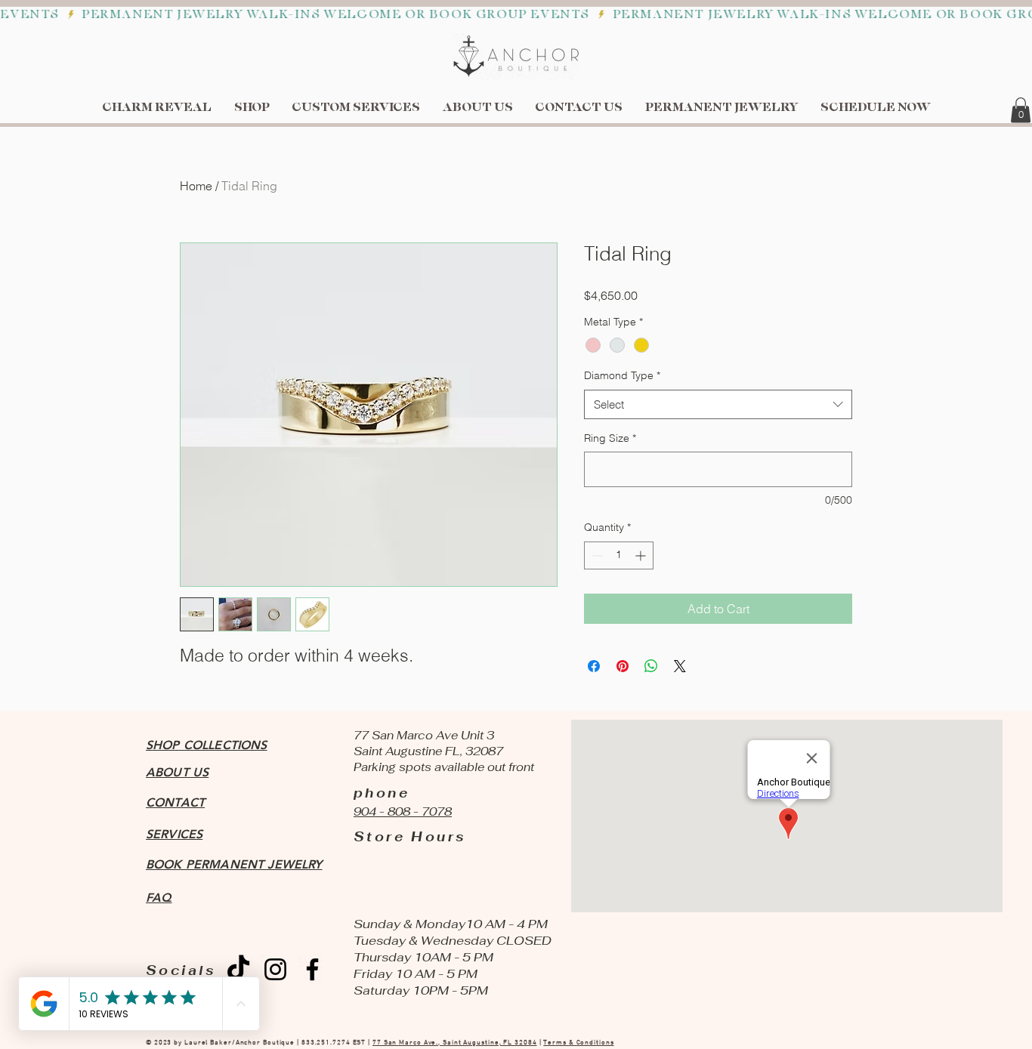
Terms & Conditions (578, 1042)
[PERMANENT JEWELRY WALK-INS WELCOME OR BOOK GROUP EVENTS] (516, 15)
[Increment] (641, 555)
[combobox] (718, 404)
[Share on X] (680, 666)
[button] (1020, 109)
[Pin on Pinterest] (622, 666)
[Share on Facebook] (594, 666)
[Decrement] (595, 555)
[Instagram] (275, 969)
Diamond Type (622, 375)
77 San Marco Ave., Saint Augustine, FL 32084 (454, 1042)
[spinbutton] (618, 555)
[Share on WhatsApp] (651, 666)
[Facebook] (312, 969)
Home (196, 185)
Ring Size (610, 438)
